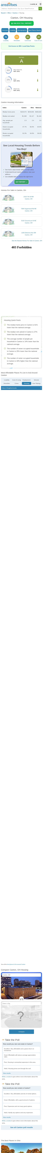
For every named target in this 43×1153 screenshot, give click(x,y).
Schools (36, 380)
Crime (16, 383)
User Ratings (36, 383)
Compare (21, 1031)
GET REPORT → (21, 182)
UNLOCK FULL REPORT (23, 23)
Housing (26, 383)
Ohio (9, 13)
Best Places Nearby (35, 30)
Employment (26, 380)
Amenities (7, 383)
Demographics (22, 30)
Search (3, 13)
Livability (33, 4)
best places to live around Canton (16, 964)
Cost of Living (16, 380)
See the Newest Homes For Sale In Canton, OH (27, 240)
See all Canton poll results (21, 1127)
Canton (15, 13)
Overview (5, 30)
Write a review (6, 1076)
